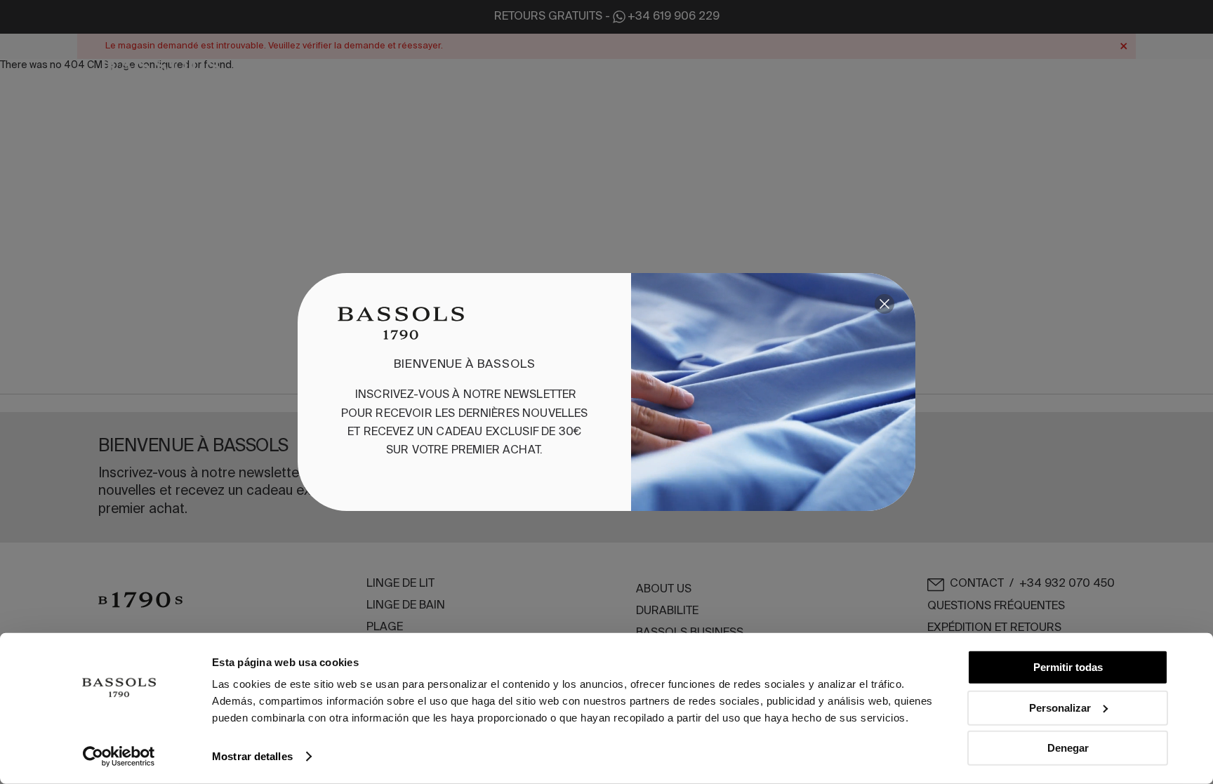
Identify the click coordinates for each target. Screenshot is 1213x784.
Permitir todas (1068, 667)
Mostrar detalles (252, 756)
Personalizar (1060, 707)
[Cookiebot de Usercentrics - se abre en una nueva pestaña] (119, 756)
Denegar (1068, 748)
